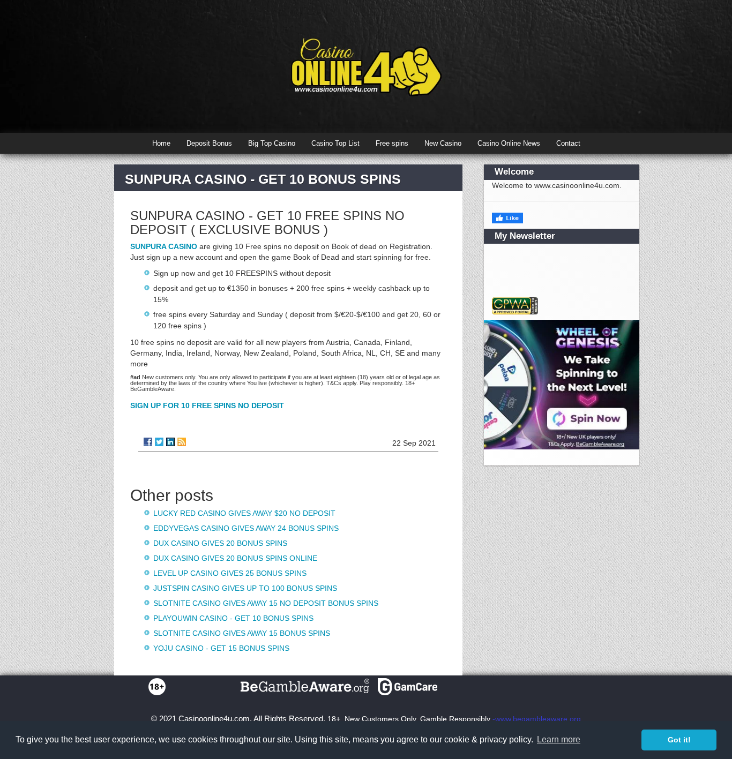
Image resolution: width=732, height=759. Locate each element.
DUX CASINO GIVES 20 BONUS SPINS (220, 543)
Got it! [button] (679, 739)
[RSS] (181, 442)
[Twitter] (159, 442)
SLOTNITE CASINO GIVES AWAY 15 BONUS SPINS (241, 633)
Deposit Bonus (209, 143)
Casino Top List (335, 143)
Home (161, 143)
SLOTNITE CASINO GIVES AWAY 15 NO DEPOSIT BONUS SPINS (265, 603)
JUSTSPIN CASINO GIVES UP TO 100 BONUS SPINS (245, 588)
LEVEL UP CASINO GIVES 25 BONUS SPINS (230, 573)
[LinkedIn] (170, 442)
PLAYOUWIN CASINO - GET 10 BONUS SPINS (233, 618)
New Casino (442, 143)
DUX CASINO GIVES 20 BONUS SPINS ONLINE (235, 558)
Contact (568, 143)
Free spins (392, 143)
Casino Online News (508, 143)
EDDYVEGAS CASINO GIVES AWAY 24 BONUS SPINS (246, 528)
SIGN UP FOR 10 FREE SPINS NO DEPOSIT (207, 405)
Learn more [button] (558, 739)
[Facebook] (148, 442)
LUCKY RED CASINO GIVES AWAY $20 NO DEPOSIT (244, 513)
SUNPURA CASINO (163, 246)
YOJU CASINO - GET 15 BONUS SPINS (221, 648)
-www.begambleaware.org (536, 719)
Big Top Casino (271, 143)
